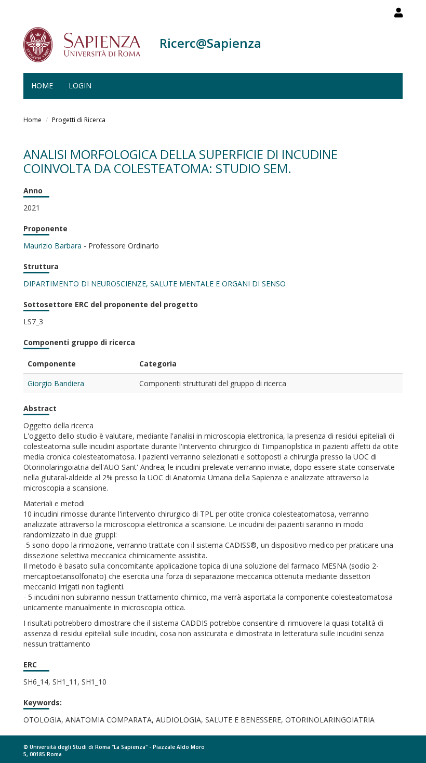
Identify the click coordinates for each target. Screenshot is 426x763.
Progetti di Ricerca (78, 119)
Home (42, 85)
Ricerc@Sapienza (210, 42)
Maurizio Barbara (52, 246)
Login (80, 85)
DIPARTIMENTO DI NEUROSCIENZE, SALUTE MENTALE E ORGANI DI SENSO (154, 283)
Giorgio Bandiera (56, 383)
